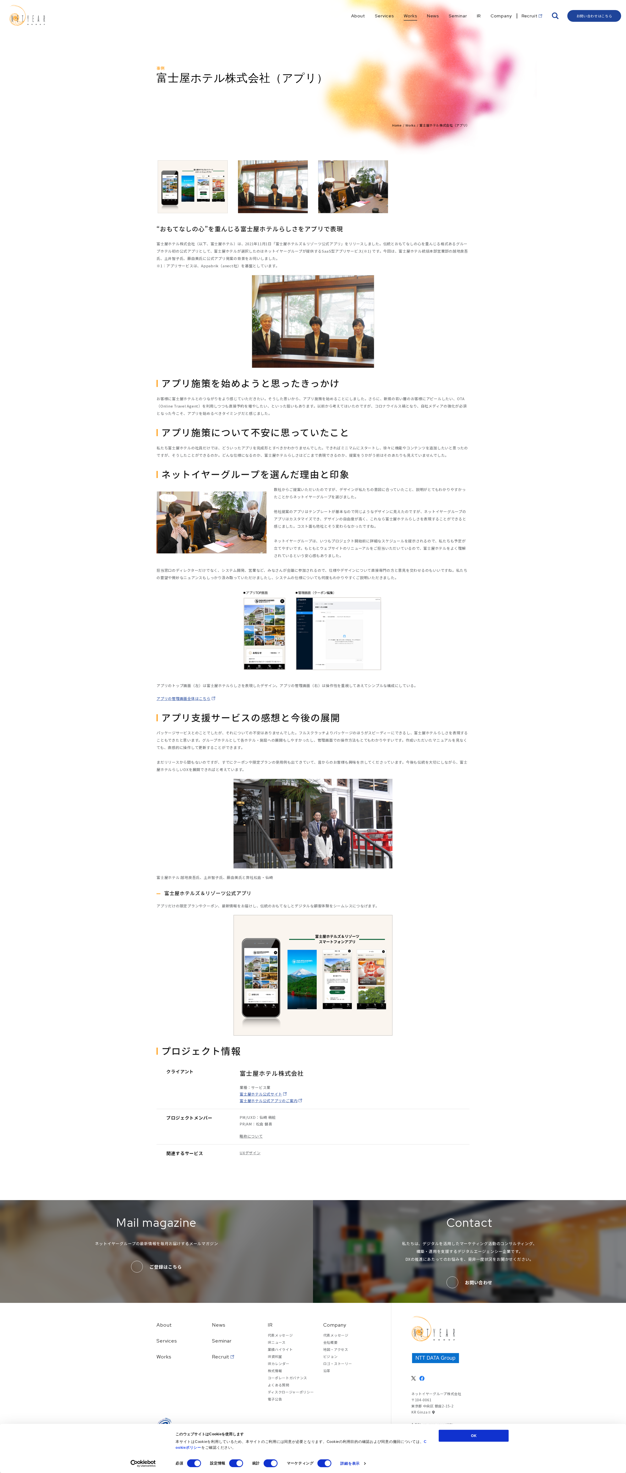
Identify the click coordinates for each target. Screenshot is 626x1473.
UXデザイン (250, 1152)
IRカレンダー (279, 1363)
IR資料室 (275, 1356)
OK (474, 1436)
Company (334, 1325)
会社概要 (330, 1342)
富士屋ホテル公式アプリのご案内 (268, 1100)
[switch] (236, 1463)
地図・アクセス (335, 1349)
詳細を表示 (350, 1463)
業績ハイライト (280, 1349)
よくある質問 (278, 1384)
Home (397, 125)
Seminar (222, 1341)
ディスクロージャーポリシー (291, 1392)
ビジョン (330, 1356)
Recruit (220, 1357)
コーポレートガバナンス (287, 1377)
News (218, 1325)
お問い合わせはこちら (594, 15)
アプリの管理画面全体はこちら (183, 698)
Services (166, 1341)
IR (270, 1325)
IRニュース (277, 1342)
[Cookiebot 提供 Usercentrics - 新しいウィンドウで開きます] (143, 1463)
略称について (251, 1136)
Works (410, 125)
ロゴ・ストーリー (337, 1363)
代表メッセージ (280, 1335)
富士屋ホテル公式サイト (261, 1094)
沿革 (326, 1370)
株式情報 (275, 1370)
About (164, 1325)
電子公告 (275, 1399)
